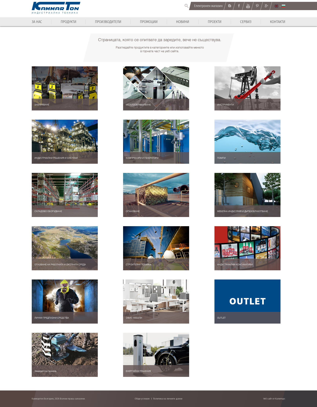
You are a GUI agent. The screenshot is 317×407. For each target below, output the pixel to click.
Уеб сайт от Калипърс (274, 398)
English (276, 6)
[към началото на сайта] (305, 384)
